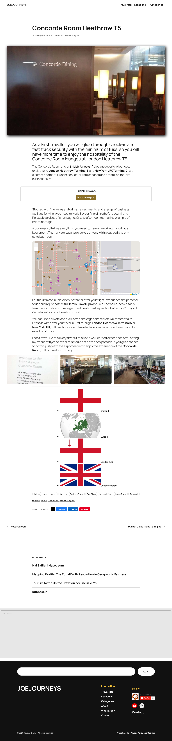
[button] (86, 265)
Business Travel (76, 494)
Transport (134, 494)
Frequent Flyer (105, 494)
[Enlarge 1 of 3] (54, 358)
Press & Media (123, 733)
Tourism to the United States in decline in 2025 (64, 583)
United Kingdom (72, 35)
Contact (138, 712)
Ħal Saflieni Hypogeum (48, 565)
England (41, 35)
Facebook (61, 509)
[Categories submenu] (164, 5)
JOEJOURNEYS (16, 5)
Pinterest (85, 509)
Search (146, 671)
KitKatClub (39, 592)
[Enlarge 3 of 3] (161, 358)
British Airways (80, 167)
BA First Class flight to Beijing (144, 526)
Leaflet (134, 294)
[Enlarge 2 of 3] (108, 358)
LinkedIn (73, 509)
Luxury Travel (120, 494)
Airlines (37, 494)
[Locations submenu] (147, 5)
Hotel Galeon (18, 526)
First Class (91, 494)
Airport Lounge (50, 494)
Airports (63, 494)
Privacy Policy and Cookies (142, 733)
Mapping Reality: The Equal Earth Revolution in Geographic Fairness (79, 574)
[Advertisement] (86, 635)
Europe (49, 35)
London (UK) (58, 35)
